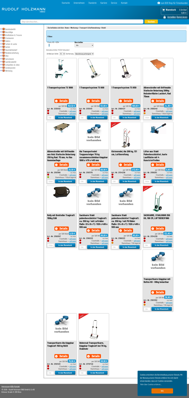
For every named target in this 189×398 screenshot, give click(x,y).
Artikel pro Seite (52, 53)
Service (114, 2)
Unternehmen (79, 2)
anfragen (72, 111)
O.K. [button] (162, 391)
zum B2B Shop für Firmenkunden (174, 2)
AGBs (12, 386)
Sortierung (70, 53)
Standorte (92, 2)
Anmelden (171, 16)
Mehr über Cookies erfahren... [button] (151, 384)
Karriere (103, 2)
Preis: (50, 42)
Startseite (66, 2)
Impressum (6, 386)
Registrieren (182, 16)
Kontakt (124, 2)
